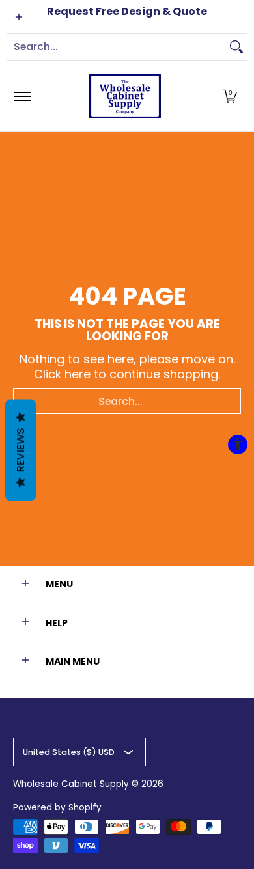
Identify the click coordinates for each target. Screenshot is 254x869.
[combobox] (116, 47)
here (77, 374)
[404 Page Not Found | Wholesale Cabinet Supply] (125, 96)
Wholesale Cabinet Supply (71, 784)
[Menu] (22, 96)
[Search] (236, 47)
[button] (230, 96)
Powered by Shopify (57, 807)
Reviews (20, 450)
